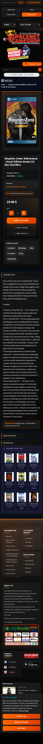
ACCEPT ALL (21, 716)
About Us (9, 536)
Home (3, 84)
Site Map (28, 542)
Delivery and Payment (10, 541)
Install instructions (12, 550)
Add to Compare (22, 228)
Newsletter (29, 546)
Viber (31, 248)
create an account (34, 2)
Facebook (11, 248)
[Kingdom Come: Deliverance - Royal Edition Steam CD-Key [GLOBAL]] (21, 120)
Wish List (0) (11, 14)
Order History (30, 564)
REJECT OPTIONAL (22, 722)
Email (21, 254)
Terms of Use (10, 546)
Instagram (12, 667)
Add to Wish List (22, 233)
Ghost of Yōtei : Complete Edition (27, 691)
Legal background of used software (12, 555)
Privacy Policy (24, 711)
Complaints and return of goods (11, 561)
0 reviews (9, 187)
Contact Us (29, 538)
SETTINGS (21, 728)
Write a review (20, 187)
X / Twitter (11, 254)
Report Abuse (10, 573)
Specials (28, 572)
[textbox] (11, 70)
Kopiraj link (12, 259)
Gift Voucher (10, 566)
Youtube (12, 672)
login (21, 2)
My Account (29, 560)
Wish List (28, 568)
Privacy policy (10, 569)
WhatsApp (22, 248)
